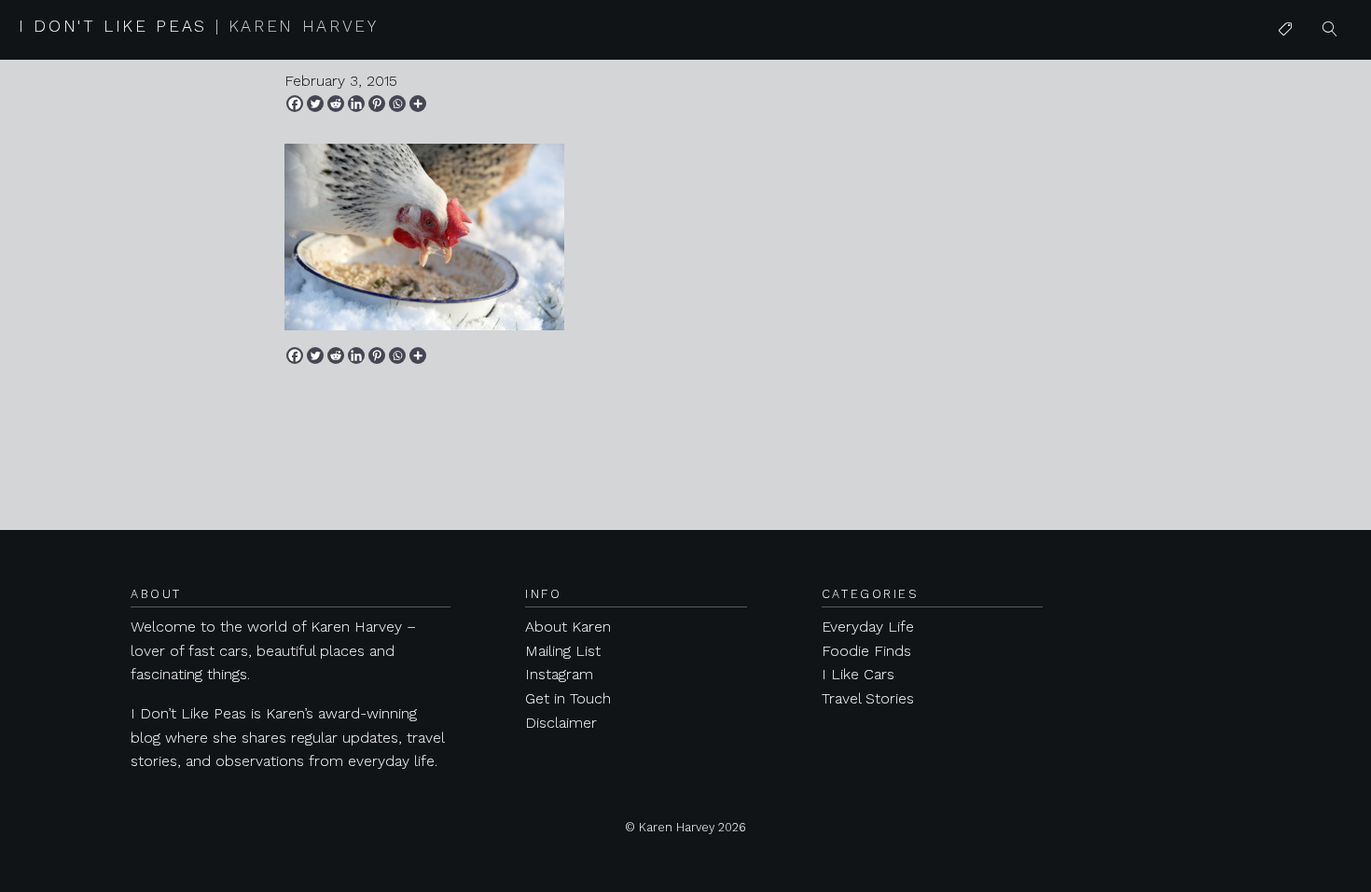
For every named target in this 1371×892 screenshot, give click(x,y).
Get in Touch (568, 698)
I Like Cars (1314, 174)
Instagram (559, 674)
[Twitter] (315, 103)
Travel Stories (868, 698)
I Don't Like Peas (199, 26)
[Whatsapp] (397, 103)
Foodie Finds (866, 651)
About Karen (568, 626)
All (1286, 67)
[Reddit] (335, 103)
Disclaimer (561, 723)
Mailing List (563, 651)
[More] (417, 103)
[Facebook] (294, 103)
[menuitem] (1285, 30)
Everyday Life (868, 626)
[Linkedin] (356, 103)
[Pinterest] (376, 103)
